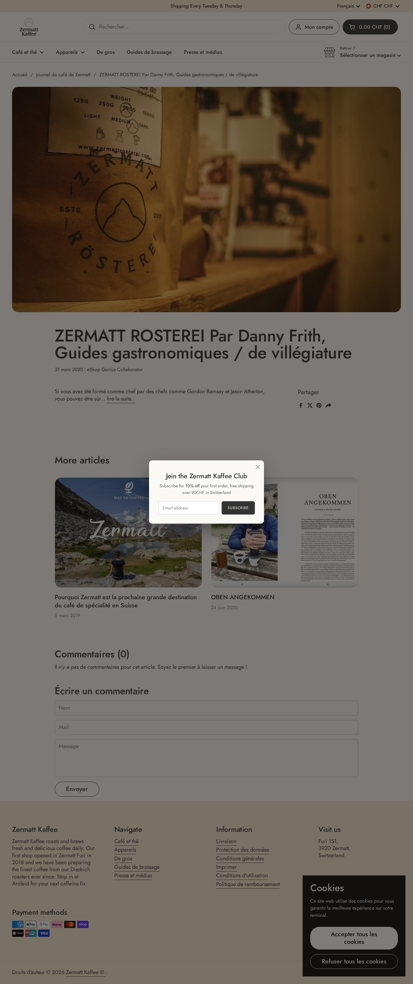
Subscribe (238, 508)
